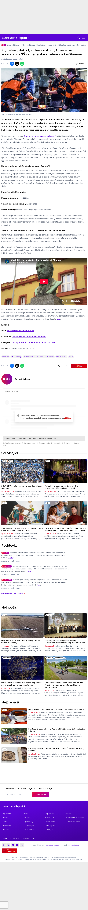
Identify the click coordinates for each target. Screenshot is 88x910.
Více (29, 571)
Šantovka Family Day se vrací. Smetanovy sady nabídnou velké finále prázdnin (22, 529)
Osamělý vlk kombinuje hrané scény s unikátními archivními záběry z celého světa (64, 641)
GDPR (5, 838)
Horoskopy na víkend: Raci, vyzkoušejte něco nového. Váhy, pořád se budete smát (21, 684)
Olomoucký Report (13, 45)
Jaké (11, 558)
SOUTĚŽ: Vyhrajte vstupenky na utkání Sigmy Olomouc (21, 487)
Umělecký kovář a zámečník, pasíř (40, 136)
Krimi (5, 817)
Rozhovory (28, 830)
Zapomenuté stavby (75, 817)
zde (58, 319)
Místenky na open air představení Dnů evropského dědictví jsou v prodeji (61, 487)
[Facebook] (4, 845)
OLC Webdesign (73, 845)
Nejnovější (9, 607)
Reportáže (49, 813)
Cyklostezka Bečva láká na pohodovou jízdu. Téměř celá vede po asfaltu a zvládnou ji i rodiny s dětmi (64, 685)
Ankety (69, 813)
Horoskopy (29, 826)
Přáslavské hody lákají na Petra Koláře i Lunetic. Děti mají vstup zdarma (56, 730)
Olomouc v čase (73, 822)
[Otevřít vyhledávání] (79, 38)
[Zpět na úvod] (15, 37)
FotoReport (50, 826)
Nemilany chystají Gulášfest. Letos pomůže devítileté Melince (56, 709)
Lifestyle (48, 830)
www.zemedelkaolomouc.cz (20, 331)
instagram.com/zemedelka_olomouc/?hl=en (33, 342)
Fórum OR (49, 817)
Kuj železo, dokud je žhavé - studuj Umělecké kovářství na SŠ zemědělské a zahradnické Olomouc (57, 45)
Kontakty (27, 838)
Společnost (8, 813)
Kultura (6, 830)
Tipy (23, 45)
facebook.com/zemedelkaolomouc (29, 336)
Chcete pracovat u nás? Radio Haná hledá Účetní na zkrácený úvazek (56, 749)
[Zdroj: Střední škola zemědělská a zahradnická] (44, 90)
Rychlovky (9, 545)
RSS (34, 838)
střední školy (16, 357)
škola (71, 357)
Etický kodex (15, 838)
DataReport (50, 822)
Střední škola (61, 357)
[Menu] (83, 38)
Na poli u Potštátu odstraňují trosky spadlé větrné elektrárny (20, 641)
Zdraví (27, 817)
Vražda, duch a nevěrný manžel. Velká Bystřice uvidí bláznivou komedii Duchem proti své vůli (65, 529)
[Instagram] (8, 845)
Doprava (7, 826)
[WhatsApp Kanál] (22, 845)
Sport (26, 813)
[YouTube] (17, 845)
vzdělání (5, 357)
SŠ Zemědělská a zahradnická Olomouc (39, 357)
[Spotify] (13, 845)
